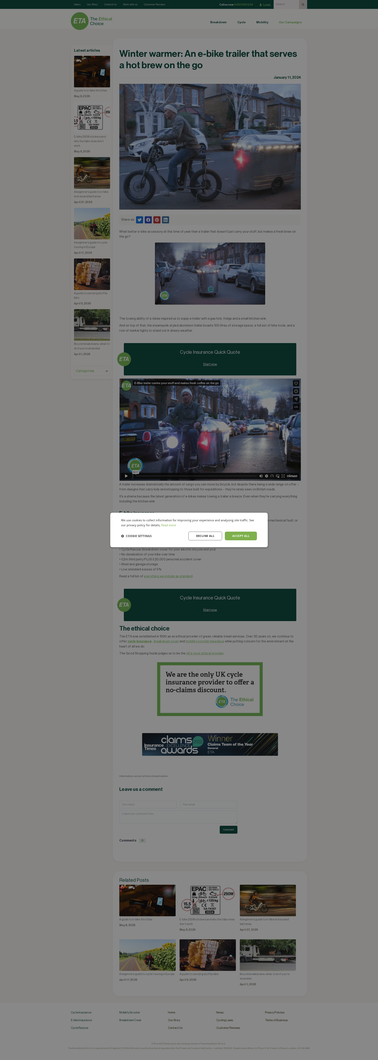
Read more (168, 525)
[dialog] (189, 530)
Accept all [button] (240, 536)
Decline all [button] (205, 536)
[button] (136, 536)
